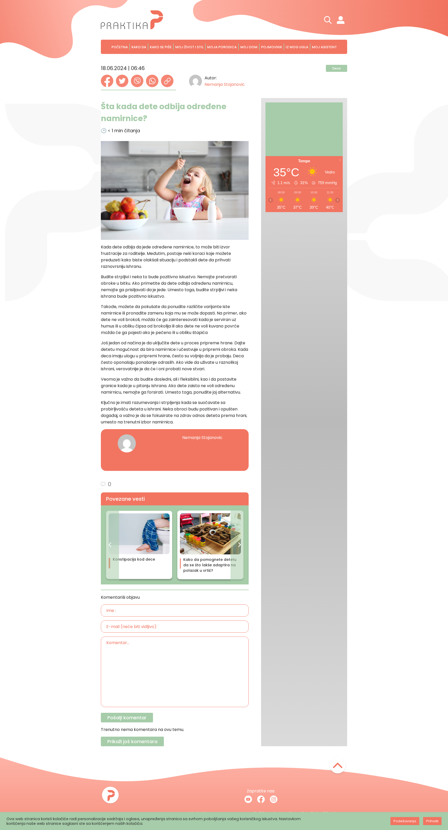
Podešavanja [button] (405, 821)
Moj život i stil (189, 47)
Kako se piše (161, 47)
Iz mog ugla (297, 47)
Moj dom (248, 47)
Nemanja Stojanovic (225, 84)
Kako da (138, 47)
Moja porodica (222, 47)
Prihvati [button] (432, 821)
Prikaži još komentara (132, 741)
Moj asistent (324, 47)
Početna (119, 47)
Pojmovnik (271, 47)
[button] (110, 544)
